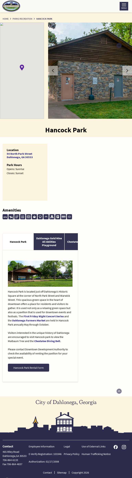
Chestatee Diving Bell (47, 341)
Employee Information (41, 446)
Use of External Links (94, 446)
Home (6, 18)
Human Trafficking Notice (96, 454)
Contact (47, 472)
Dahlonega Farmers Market (28, 320)
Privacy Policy (71, 454)
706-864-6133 (10, 460)
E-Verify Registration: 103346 (45, 454)
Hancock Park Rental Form (28, 367)
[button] (22, 67)
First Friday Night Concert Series (44, 316)
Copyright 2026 (80, 472)
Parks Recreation (22, 18)
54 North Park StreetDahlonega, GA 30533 (20, 155)
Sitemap (62, 472)
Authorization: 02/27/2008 (44, 461)
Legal (67, 446)
